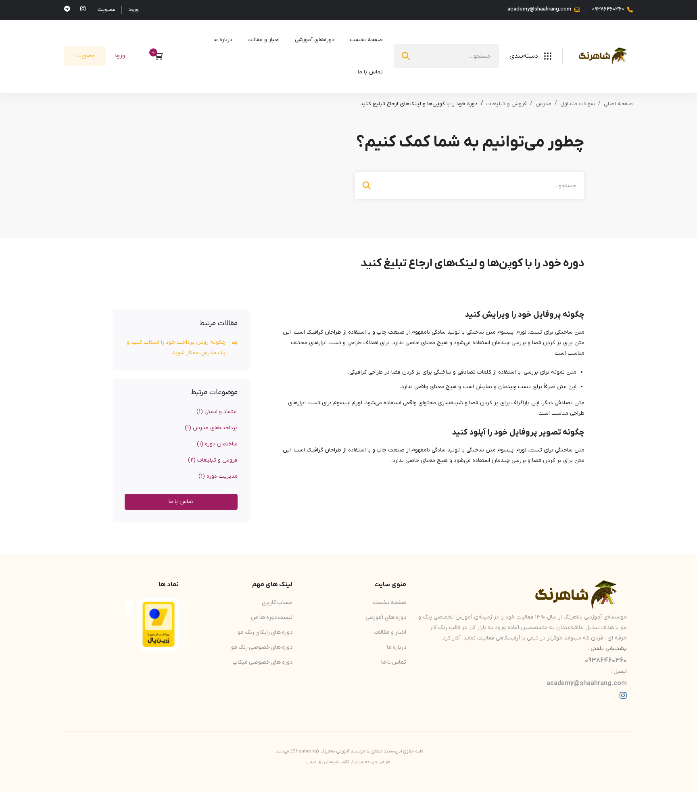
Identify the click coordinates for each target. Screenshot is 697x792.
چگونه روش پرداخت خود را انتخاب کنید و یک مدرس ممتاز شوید (176, 348)
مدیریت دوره (218, 476)
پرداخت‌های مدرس (211, 428)
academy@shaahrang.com (587, 683)
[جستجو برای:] (446, 56)
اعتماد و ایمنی (217, 412)
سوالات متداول (577, 104)
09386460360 (606, 660)
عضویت (106, 9)
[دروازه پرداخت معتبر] (158, 606)
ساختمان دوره (217, 444)
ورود (133, 9)
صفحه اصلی (618, 104)
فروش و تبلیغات (506, 104)
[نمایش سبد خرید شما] (156, 56)
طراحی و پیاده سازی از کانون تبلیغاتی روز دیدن (348, 762)
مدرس (543, 104)
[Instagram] (623, 696)
